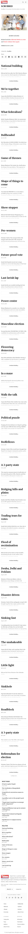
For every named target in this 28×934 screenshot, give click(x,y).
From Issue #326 (15, 9)
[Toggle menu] (25, 2)
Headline (9, 51)
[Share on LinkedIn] (12, 56)
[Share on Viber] (22, 56)
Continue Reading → (14, 81)
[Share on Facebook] (5, 56)
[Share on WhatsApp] (15, 56)
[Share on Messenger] (9, 56)
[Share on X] (2, 56)
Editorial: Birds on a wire (18, 39)
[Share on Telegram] (18, 56)
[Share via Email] (25, 56)
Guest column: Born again (11, 42)
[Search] (23, 2)
